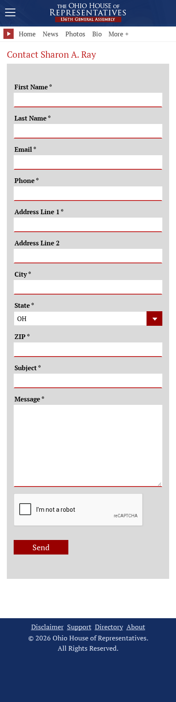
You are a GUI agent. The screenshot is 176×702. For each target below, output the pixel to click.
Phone (27, 180)
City (23, 274)
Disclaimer (47, 626)
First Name (33, 87)
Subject (28, 368)
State (24, 305)
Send (41, 547)
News (51, 33)
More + (119, 33)
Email (25, 149)
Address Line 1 (39, 212)
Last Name (33, 118)
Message (29, 399)
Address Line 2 (37, 243)
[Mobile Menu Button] (10, 14)
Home (27, 33)
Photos (75, 33)
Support (79, 626)
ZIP (22, 336)
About (135, 626)
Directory (109, 626)
